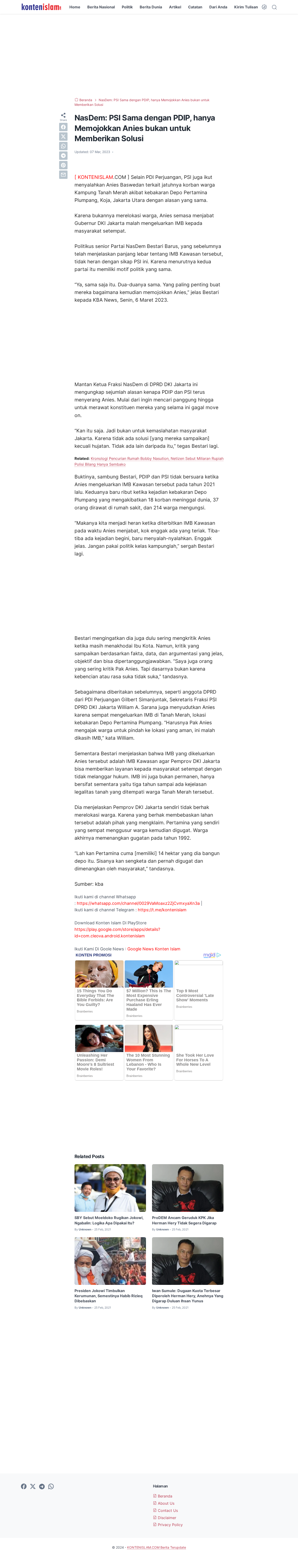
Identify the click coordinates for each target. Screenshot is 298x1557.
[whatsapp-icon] (51, 1487)
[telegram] (63, 155)
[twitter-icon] (33, 1487)
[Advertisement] (149, 55)
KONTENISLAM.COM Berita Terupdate (156, 1547)
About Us (165, 1503)
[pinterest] (63, 165)
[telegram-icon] (42, 1487)
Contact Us (167, 1510)
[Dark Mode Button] (264, 7)
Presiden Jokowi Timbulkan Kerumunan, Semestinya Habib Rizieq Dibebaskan (108, 1295)
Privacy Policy (170, 1524)
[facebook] (63, 127)
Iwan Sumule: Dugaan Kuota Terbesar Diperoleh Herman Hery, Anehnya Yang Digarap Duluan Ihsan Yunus (187, 1295)
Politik (127, 7)
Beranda (164, 1496)
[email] (63, 174)
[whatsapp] (63, 146)
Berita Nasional (101, 7)
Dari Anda (218, 7)
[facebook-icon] (24, 1487)
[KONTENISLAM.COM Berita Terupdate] (41, 7)
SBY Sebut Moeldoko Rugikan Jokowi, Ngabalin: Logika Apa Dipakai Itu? (108, 1220)
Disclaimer (166, 1517)
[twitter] (63, 136)
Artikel (175, 7)
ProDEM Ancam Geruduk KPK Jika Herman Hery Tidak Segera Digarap (184, 1220)
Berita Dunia (151, 7)
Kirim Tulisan (246, 7)
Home (74, 7)
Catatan (195, 7)
